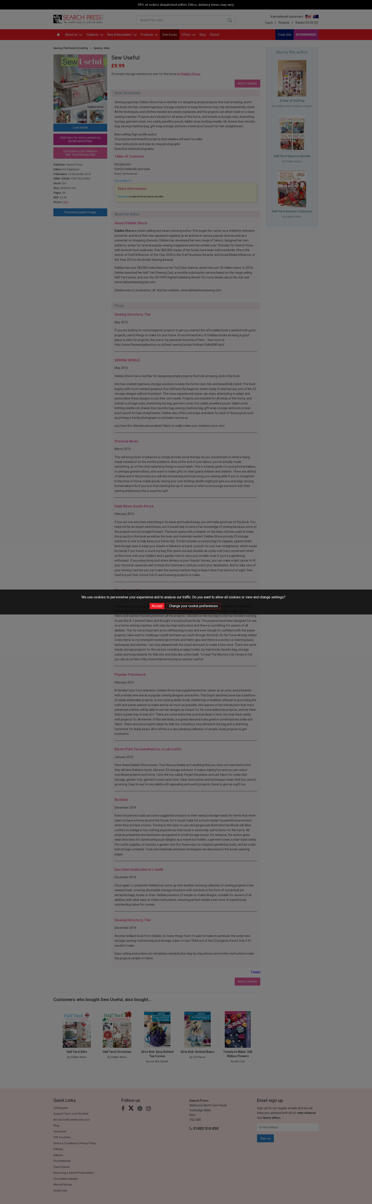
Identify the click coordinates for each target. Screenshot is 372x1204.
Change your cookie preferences (193, 606)
